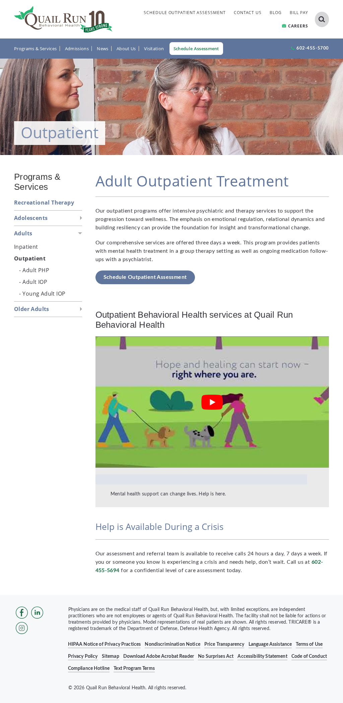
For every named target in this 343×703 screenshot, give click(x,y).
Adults (23, 233)
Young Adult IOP (43, 293)
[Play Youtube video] (212, 402)
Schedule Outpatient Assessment (145, 277)
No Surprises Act (215, 656)
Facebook (22, 613)
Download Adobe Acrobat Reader (158, 656)
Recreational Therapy (44, 202)
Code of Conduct (309, 656)
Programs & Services (35, 49)
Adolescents (31, 218)
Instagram (22, 628)
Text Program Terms (134, 668)
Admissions (77, 49)
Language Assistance (270, 644)
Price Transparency (224, 644)
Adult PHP (35, 270)
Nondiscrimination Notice (172, 644)
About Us (126, 49)
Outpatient (30, 258)
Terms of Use (309, 644)
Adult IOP (34, 282)
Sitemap (110, 656)
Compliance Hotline (89, 668)
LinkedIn (37, 613)
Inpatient (26, 246)
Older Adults (31, 309)
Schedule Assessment (196, 49)
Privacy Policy (83, 656)
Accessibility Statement (262, 656)
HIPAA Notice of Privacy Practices (104, 644)
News (102, 49)
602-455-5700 (312, 48)
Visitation (154, 49)
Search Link (322, 19)
